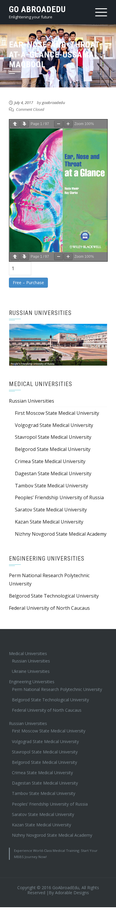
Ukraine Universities (31, 668)
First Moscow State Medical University (57, 410)
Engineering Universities (31, 679)
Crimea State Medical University (50, 458)
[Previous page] (14, 124)
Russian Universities (31, 398)
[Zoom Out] (58, 124)
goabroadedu (53, 102)
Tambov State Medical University (51, 482)
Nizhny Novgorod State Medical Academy (60, 531)
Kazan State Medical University (49, 519)
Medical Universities (28, 650)
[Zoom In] (68, 124)
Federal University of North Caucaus (49, 605)
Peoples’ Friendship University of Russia (59, 495)
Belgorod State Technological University (54, 593)
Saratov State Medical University (51, 507)
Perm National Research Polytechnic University (57, 686)
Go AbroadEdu (37, 9)
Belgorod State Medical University (52, 446)
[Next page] (24, 124)
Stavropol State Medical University (53, 434)
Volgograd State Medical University (54, 422)
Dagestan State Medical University (53, 470)
